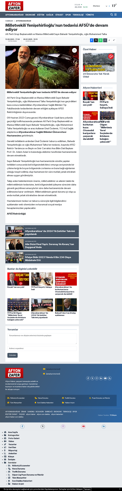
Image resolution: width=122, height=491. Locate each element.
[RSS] (110, 378)
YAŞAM (22, 414)
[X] (92, 378)
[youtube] (83, 426)
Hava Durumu (43, 398)
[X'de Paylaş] (96, 40)
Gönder (12, 355)
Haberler (9, 21)
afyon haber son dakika (14, 417)
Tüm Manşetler (16, 403)
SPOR (68, 15)
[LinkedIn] (101, 378)
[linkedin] (104, 426)
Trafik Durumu (70, 398)
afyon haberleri (57, 414)
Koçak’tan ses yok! (15, 287)
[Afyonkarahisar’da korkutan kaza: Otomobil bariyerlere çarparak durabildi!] (66, 279)
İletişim (11, 460)
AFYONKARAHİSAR (14, 15)
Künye (11, 457)
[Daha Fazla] (105, 40)
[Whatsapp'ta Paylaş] (100, 40)
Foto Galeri (13, 438)
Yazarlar (12, 444)
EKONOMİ (30, 15)
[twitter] (43, 426)
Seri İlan (12, 447)
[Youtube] (105, 378)
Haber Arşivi (69, 403)
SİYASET (59, 15)
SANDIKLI (31, 412)
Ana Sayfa (13, 432)
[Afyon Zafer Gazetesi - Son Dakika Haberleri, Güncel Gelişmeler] (14, 5)
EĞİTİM (40, 15)
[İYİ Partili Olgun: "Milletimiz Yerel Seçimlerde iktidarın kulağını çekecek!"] (18, 305)
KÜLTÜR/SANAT (11, 414)
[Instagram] (97, 378)
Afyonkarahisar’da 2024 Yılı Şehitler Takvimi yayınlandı (39, 315)
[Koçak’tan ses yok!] (18, 279)
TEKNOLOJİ (78, 15)
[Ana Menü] (115, 14)
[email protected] (53, 369)
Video (11, 441)
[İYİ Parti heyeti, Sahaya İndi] (42, 279)
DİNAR (23, 412)
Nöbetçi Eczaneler (17, 398)
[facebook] (22, 426)
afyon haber (31, 414)
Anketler (12, 453)
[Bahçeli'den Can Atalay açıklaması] (66, 305)
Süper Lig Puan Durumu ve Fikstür (28, 475)
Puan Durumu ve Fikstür (101, 398)
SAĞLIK (49, 15)
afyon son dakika (43, 414)
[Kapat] (120, 489)
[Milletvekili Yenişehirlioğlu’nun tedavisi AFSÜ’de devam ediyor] (42, 67)
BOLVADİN (40, 412)
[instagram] (63, 426)
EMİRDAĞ (49, 412)
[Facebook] (88, 378)
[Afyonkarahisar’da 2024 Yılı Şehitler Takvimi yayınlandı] (42, 305)
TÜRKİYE (90, 15)
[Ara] (111, 14)
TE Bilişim (113, 415)
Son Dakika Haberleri (45, 403)
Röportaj (12, 451)
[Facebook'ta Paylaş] (91, 40)
